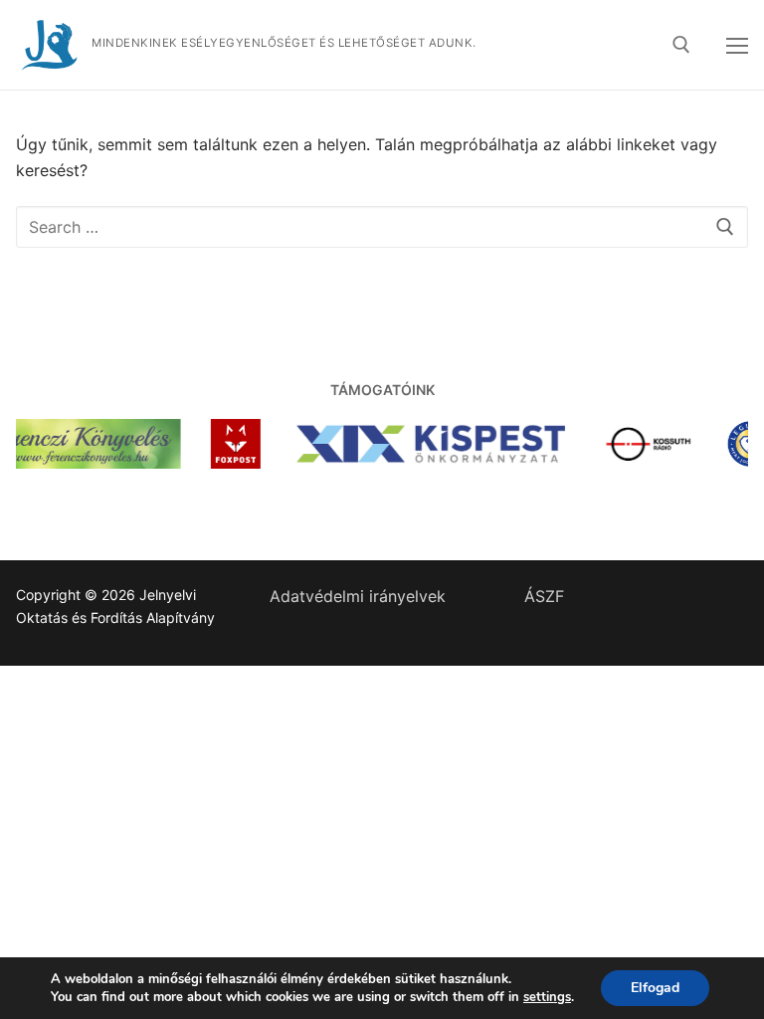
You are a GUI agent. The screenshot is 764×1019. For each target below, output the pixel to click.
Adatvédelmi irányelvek (358, 596)
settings (547, 997)
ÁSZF (544, 596)
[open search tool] (681, 45)
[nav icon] (737, 45)
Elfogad (655, 987)
